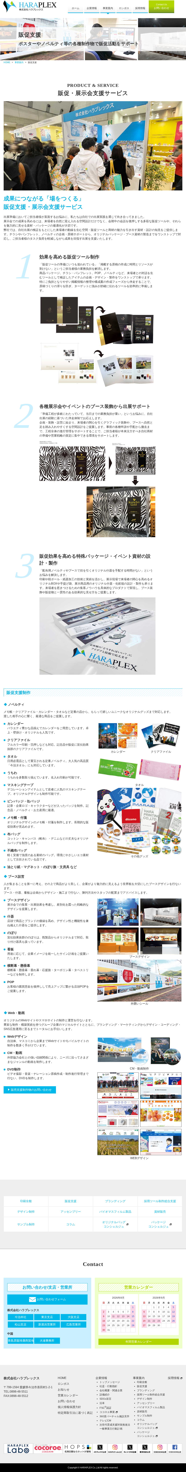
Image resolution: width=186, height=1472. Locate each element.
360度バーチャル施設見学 (114, 1416)
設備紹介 (105, 1394)
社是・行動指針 (108, 1386)
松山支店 (20, 1324)
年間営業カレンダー (139, 1341)
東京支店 (47, 1317)
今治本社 (20, 1317)
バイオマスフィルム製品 (115, 1211)
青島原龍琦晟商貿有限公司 (20, 1340)
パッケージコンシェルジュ (158, 1224)
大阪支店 (73, 1317)
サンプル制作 (26, 1224)
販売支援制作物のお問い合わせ (31, 1089)
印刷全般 (26, 1201)
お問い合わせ (161, 6)
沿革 (102, 1403)
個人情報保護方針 (69, 1407)
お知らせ (63, 1389)
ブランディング (115, 1201)
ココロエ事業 (107, 1412)
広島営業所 (73, 1324)
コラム (70, 1224)
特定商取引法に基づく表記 (75, 1412)
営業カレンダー (68, 1395)
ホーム (75, 8)
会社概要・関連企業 (111, 1390)
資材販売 (160, 1211)
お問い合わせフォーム (51, 1299)
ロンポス (124, 8)
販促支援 (70, 1201)
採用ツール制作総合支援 (160, 1201)
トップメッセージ (110, 1382)
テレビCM (105, 1420)
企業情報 (92, 8)
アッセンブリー (70, 1211)
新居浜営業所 (47, 1324)
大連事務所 (47, 1340)
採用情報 (140, 8)
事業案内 (108, 8)
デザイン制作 (26, 1211)
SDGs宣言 (105, 1398)
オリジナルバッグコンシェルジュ (114, 1224)
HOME (7, 62)
